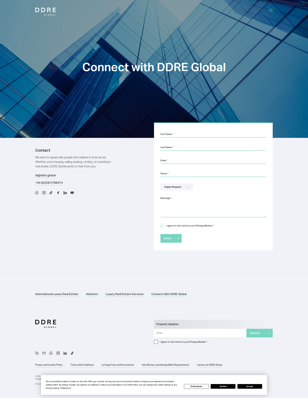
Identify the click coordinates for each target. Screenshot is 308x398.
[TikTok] (72, 353)
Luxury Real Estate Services (125, 294)
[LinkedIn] (65, 353)
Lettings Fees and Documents (118, 364)
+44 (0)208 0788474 (49, 182)
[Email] (44, 353)
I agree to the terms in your (189, 225)
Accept (249, 386)
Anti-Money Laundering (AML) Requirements (165, 364)
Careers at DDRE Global (209, 364)
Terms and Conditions (82, 364)
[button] (271, 10)
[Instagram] (58, 353)
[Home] (45, 12)
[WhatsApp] (51, 353)
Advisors (92, 294)
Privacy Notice (204, 225)
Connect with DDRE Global (169, 294)
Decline (223, 386)
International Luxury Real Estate (56, 294)
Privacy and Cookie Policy (49, 364)
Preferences (196, 386)
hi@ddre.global (45, 175)
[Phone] (36, 353)
